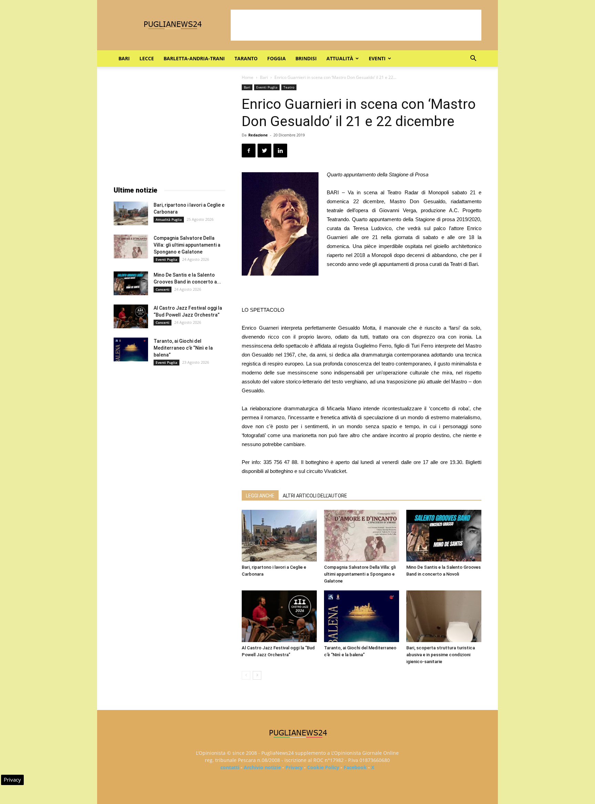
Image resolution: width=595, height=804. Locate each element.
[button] (473, 59)
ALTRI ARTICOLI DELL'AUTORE (315, 495)
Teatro (288, 87)
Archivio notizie (262, 767)
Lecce (146, 58)
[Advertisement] (356, 25)
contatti (229, 767)
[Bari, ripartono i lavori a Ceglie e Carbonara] (279, 535)
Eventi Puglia (267, 87)
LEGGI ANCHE (260, 495)
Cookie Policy (323, 767)
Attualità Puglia (169, 219)
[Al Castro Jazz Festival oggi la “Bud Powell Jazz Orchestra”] (279, 616)
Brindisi (306, 58)
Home (247, 77)
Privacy (294, 767)
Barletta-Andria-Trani (194, 58)
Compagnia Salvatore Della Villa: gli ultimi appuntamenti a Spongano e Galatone (360, 574)
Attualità (339, 58)
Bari (124, 58)
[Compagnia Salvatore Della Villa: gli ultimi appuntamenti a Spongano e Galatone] (361, 535)
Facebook (355, 767)
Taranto (246, 58)
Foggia (276, 58)
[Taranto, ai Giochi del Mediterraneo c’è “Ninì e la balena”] (361, 616)
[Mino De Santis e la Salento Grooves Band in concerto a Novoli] (443, 535)
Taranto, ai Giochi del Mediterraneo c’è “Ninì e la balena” (183, 348)
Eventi (377, 58)
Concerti (162, 289)
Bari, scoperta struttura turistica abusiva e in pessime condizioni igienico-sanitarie (440, 654)
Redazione (258, 134)
